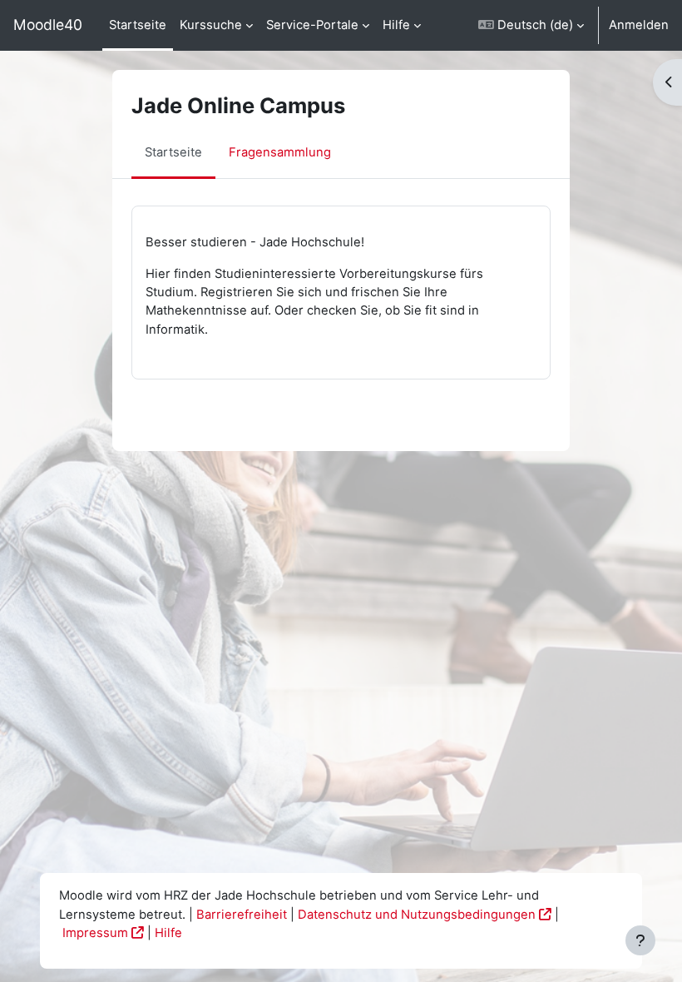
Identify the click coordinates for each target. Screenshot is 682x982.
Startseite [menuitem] (137, 24)
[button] (531, 25)
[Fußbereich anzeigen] (640, 940)
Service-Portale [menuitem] (312, 24)
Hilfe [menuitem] (396, 24)
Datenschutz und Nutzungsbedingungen (417, 914)
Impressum (95, 932)
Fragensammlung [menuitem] (280, 152)
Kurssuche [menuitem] (211, 24)
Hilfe (168, 932)
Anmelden (639, 24)
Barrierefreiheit (241, 914)
